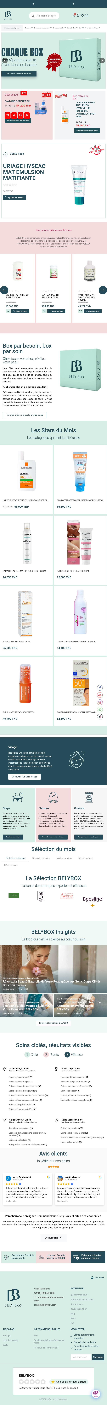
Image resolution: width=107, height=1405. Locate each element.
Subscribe (98, 1357)
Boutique (7, 1335)
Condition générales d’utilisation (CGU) (49, 1341)
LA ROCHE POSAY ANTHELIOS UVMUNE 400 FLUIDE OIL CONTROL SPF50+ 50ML (85, 109)
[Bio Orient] (92, 896)
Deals (73, 1318)
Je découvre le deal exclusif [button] (18, 120)
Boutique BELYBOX (78, 1309)
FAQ (72, 1323)
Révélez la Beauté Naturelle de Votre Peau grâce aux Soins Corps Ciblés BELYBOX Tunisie (52, 983)
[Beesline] (66, 901)
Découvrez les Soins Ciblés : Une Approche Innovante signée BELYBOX (79, 1005)
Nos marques (76, 1304)
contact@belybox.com (45, 1305)
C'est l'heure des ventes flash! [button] (87, 131)
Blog (72, 1314)
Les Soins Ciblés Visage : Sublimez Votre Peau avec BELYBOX (26, 1007)
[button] (33, 4)
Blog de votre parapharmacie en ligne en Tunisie (21, 978)
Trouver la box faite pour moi (19, 74)
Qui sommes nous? (79, 1295)
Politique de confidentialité (46, 1348)
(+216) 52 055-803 (44, 1293)
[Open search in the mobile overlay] (48, 16)
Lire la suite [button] (13, 1201)
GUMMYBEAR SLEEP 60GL (89, 296)
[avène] (40, 896)
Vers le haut (99, 1278)
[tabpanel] (53, 185)
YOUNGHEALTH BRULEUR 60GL (14, 296)
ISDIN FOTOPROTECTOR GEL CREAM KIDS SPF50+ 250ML (80, 500)
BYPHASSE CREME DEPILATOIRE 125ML (73, 571)
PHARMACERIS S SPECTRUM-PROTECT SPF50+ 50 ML (26, 175)
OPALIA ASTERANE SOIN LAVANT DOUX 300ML (76, 642)
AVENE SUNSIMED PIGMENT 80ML (16, 642)
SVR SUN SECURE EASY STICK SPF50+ (18, 712)
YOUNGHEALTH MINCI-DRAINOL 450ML (51, 297)
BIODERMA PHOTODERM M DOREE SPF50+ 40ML (77, 712)
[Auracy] (14, 896)
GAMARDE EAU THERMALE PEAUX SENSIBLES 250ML (25, 571)
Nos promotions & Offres (81, 1299)
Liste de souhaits (10, 1340)
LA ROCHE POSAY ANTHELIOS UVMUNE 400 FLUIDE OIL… (25, 500)
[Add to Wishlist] (8, 311)
